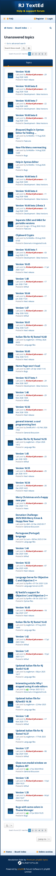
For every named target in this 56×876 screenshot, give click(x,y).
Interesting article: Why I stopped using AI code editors (31, 685)
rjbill (28, 368)
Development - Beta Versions (36, 94)
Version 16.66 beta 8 (26, 86)
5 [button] (42, 53)
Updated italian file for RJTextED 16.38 (28, 700)
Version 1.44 (22, 548)
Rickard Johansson (34, 74)
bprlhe (29, 583)
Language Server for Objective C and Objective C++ (32, 579)
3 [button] (35, 53)
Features (27, 141)
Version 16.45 (23, 607)
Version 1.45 (22, 453)
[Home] (28, 7)
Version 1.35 (22, 792)
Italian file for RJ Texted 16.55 (31, 439)
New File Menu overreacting (31, 147)
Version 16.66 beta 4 (26, 191)
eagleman (30, 339)
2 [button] (32, 53)
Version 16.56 (23, 406)
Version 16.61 (23, 322)
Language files (29, 345)
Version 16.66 (23, 71)
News (26, 508)
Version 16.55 (23, 468)
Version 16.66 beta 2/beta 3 (30, 205)
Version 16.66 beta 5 (26, 176)
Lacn (28, 539)
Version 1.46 (22, 392)
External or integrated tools (35, 243)
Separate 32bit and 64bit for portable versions (31, 221)
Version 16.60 (23, 351)
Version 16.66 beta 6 (26, 115)
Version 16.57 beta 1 (26, 377)
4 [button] (39, 53)
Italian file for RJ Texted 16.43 (31, 622)
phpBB (21, 869)
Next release (29, 79)
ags (27, 226)
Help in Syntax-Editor (27, 162)
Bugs (26, 155)
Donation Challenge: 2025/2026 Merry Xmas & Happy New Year (29, 518)
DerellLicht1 (31, 427)
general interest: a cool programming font (28, 423)
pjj (27, 689)
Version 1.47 (22, 307)
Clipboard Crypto (25, 235)
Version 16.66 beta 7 (26, 100)
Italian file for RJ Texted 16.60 (31, 336)
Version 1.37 (22, 748)
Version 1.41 (22, 651)
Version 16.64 (23, 293)
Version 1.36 (22, 777)
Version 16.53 (23, 562)
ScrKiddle (30, 135)
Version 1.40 (22, 716)
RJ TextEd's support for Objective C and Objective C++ (32, 594)
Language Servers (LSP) (33, 586)
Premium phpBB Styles (37, 859)
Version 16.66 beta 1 (26, 249)
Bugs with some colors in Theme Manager (29, 808)
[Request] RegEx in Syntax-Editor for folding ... (30, 131)
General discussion (31, 432)
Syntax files (28, 601)
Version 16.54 (23, 482)
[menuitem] (10, 18)
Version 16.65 (23, 264)
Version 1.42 (22, 636)
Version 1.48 (22, 278)
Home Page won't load (28, 365)
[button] (45, 54)
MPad (26, 286)
